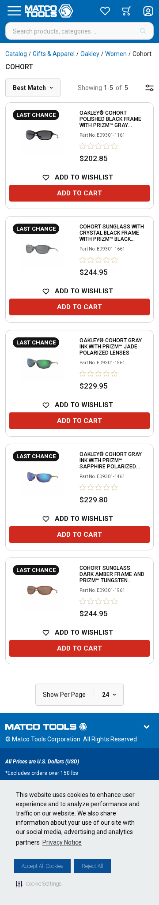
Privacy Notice (62, 842)
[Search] (143, 30)
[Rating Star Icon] (83, 146)
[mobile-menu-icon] (149, 87)
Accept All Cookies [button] (42, 866)
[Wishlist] (105, 11)
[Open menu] (14, 11)
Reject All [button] (92, 866)
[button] (38, 884)
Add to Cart (79, 193)
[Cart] (126, 11)
